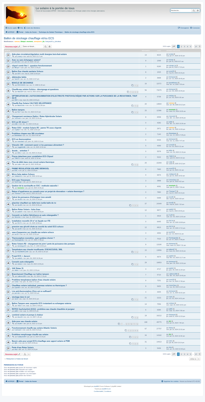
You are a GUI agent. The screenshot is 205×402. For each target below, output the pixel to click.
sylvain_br (172, 65)
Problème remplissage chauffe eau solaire (30, 334)
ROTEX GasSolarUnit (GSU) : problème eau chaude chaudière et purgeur (43, 309)
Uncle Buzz (173, 180)
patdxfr (19, 211)
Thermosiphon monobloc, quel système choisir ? (33, 238)
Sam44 (17, 79)
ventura (171, 303)
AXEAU (171, 96)
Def (18, 73)
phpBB (96, 386)
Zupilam (17, 130)
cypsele (17, 287)
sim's (171, 341)
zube (19, 164)
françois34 (49, 41)
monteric (29, 41)
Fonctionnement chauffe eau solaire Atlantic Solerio (34, 328)
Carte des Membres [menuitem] (33, 28)
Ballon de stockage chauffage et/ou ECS (29, 38)
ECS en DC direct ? (20, 122)
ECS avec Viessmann (21, 180)
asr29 (19, 229)
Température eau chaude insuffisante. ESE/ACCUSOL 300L (37, 249)
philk (16, 124)
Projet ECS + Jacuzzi (21, 256)
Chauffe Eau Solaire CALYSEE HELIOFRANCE (32, 103)
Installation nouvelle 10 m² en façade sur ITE (31, 221)
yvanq (19, 56)
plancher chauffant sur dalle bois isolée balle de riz (34, 203)
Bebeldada (18, 135)
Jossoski (18, 118)
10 (131, 324)
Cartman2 (18, 330)
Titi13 (19, 305)
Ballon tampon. (18, 110)
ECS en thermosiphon (21, 139)
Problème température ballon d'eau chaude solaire (34, 280)
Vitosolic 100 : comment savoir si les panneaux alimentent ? (38, 145)
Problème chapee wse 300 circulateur (28, 133)
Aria (16, 349)
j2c (44, 41)
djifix (16, 343)
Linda (16, 282)
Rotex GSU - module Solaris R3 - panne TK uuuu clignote (36, 128)
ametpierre (38, 41)
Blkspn (17, 67)
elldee (16, 270)
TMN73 (17, 158)
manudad (20, 141)
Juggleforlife (21, 147)
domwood (172, 77)
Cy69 (171, 215)
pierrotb (17, 62)
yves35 (171, 71)
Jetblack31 (18, 176)
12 (137, 324)
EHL (16, 170)
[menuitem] (20, 28)
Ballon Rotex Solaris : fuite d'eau (26, 209)
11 (134, 324)
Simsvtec (18, 217)
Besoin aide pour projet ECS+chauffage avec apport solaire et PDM (41, 341)
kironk (171, 60)
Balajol (23, 41)
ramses (17, 41)
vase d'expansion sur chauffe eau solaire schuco (33, 232)
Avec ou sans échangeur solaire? (26, 60)
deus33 (19, 317)
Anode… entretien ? (20, 151)
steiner (19, 264)
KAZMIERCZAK (22, 252)
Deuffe (19, 323)
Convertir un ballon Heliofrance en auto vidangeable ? (35, 215)
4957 (16, 100)
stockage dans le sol (21, 297)
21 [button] (196, 46)
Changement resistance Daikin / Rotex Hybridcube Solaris (37, 116)
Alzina (171, 328)
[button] (174, 46)
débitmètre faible (19, 77)
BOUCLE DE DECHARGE (22, 83)
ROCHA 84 (21, 85)
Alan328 (20, 91)
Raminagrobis (19, 240)
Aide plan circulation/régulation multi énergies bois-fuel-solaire (39, 54)
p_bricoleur (57, 41)
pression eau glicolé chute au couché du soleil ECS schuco (37, 227)
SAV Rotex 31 (17, 268)
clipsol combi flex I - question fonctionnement (32, 66)
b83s (19, 153)
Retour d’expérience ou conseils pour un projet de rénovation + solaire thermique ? (48, 191)
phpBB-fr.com (106, 389)
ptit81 (16, 311)
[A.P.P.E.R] (20, 14)
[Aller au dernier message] (174, 54)
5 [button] (190, 46)
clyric (16, 299)
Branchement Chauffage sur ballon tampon (30, 274)
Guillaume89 (21, 337)
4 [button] (187, 46)
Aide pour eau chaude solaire (24, 321)
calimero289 (21, 276)
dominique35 (21, 246)
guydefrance (173, 82)
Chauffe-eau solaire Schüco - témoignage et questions (35, 89)
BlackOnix (20, 105)
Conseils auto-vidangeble (23, 262)
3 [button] (184, 46)
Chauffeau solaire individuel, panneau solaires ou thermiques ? (39, 285)
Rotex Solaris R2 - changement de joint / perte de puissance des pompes (43, 244)
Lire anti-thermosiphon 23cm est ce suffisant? (31, 291)
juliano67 (172, 249)
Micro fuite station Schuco (23, 174)
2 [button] (181, 46)
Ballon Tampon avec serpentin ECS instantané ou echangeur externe (41, 303)
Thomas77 (18, 193)
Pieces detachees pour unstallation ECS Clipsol (32, 156)
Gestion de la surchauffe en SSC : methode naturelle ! (35, 186)
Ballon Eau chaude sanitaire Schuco (27, 71)
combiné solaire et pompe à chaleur (27, 315)
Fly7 (18, 112)
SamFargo (18, 182)
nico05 (19, 199)
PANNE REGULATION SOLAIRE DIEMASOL (30, 169)
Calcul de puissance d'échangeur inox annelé (31, 197)
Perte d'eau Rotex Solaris (23, 347)
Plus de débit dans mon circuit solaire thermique (33, 162)
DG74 (19, 223)
